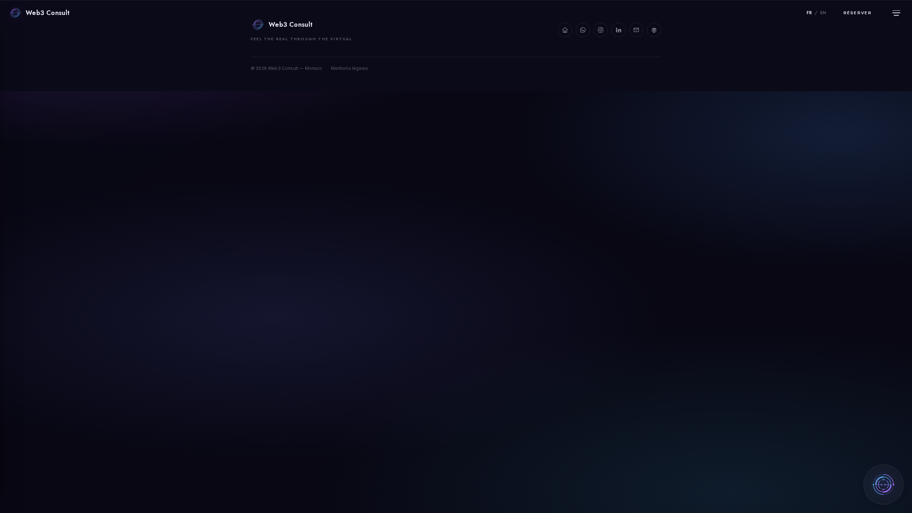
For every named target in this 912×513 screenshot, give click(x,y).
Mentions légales (349, 68)
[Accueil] (565, 30)
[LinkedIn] (618, 30)
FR (809, 13)
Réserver (858, 12)
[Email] (636, 30)
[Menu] (896, 13)
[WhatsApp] (583, 30)
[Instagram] (601, 30)
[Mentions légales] (654, 30)
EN (823, 13)
